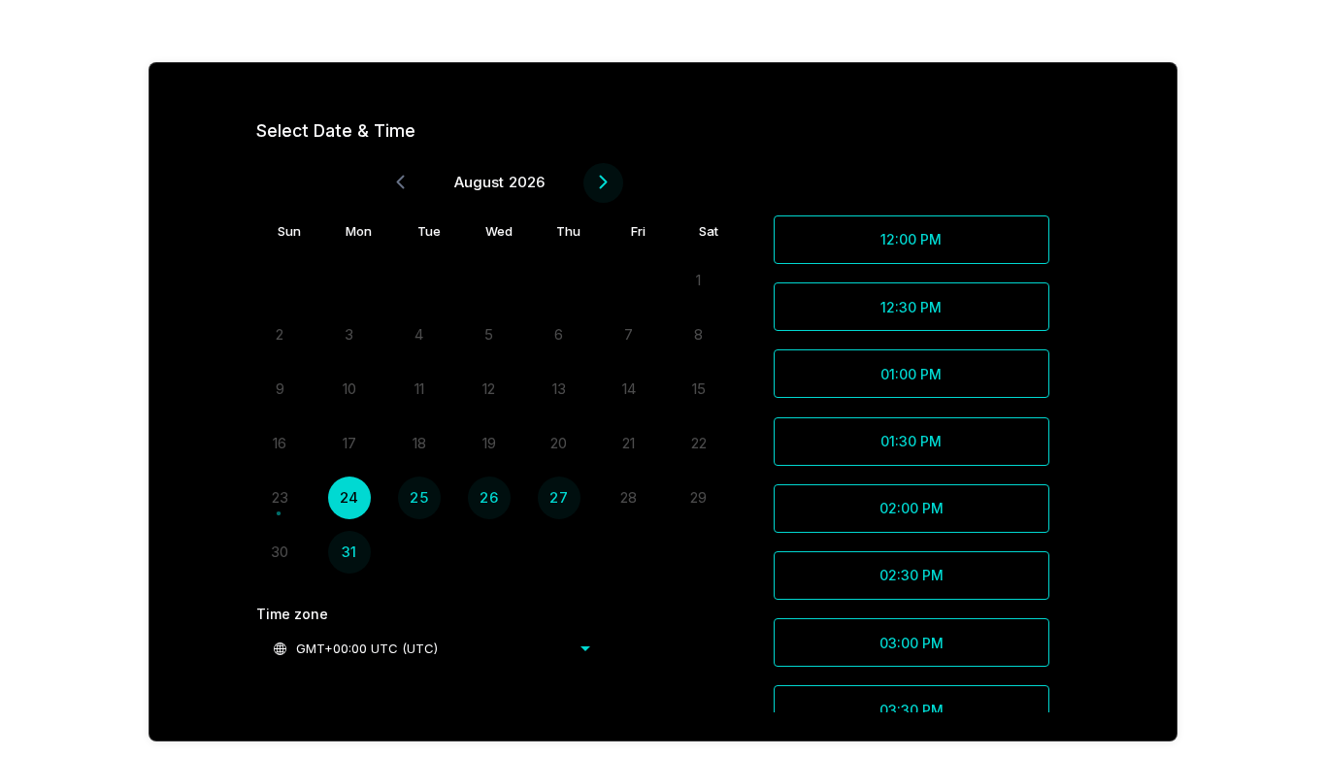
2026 (527, 182)
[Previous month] (400, 183)
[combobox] (431, 648)
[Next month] (603, 183)
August (479, 182)
